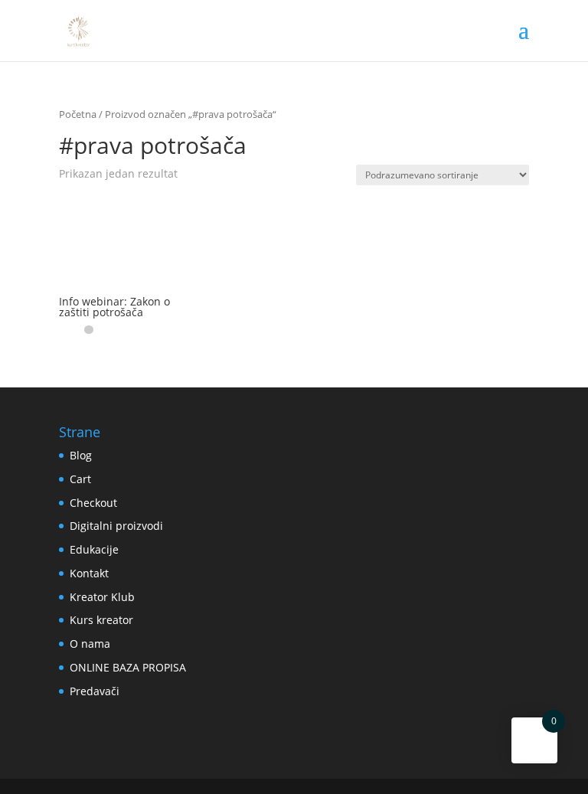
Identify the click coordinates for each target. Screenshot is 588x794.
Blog (81, 455)
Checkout (93, 502)
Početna (77, 114)
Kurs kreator (101, 620)
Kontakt (89, 573)
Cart (80, 479)
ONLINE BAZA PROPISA (128, 667)
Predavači (94, 691)
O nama (90, 643)
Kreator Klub (102, 597)
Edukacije (94, 549)
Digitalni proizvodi (116, 525)
